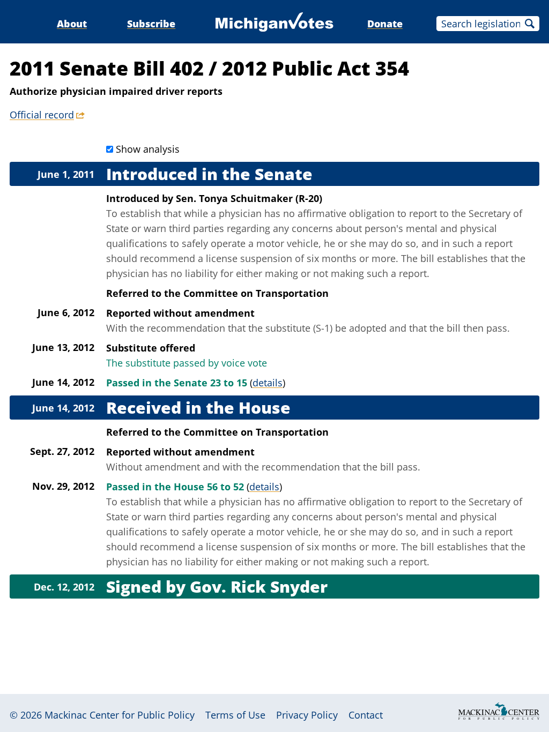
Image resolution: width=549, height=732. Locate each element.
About (72, 23)
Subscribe (151, 23)
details (268, 382)
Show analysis (148, 149)
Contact (365, 714)
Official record (42, 114)
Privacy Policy (307, 714)
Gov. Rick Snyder (259, 586)
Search (529, 23)
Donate (385, 23)
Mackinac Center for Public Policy (119, 714)
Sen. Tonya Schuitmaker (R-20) (249, 198)
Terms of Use (235, 714)
